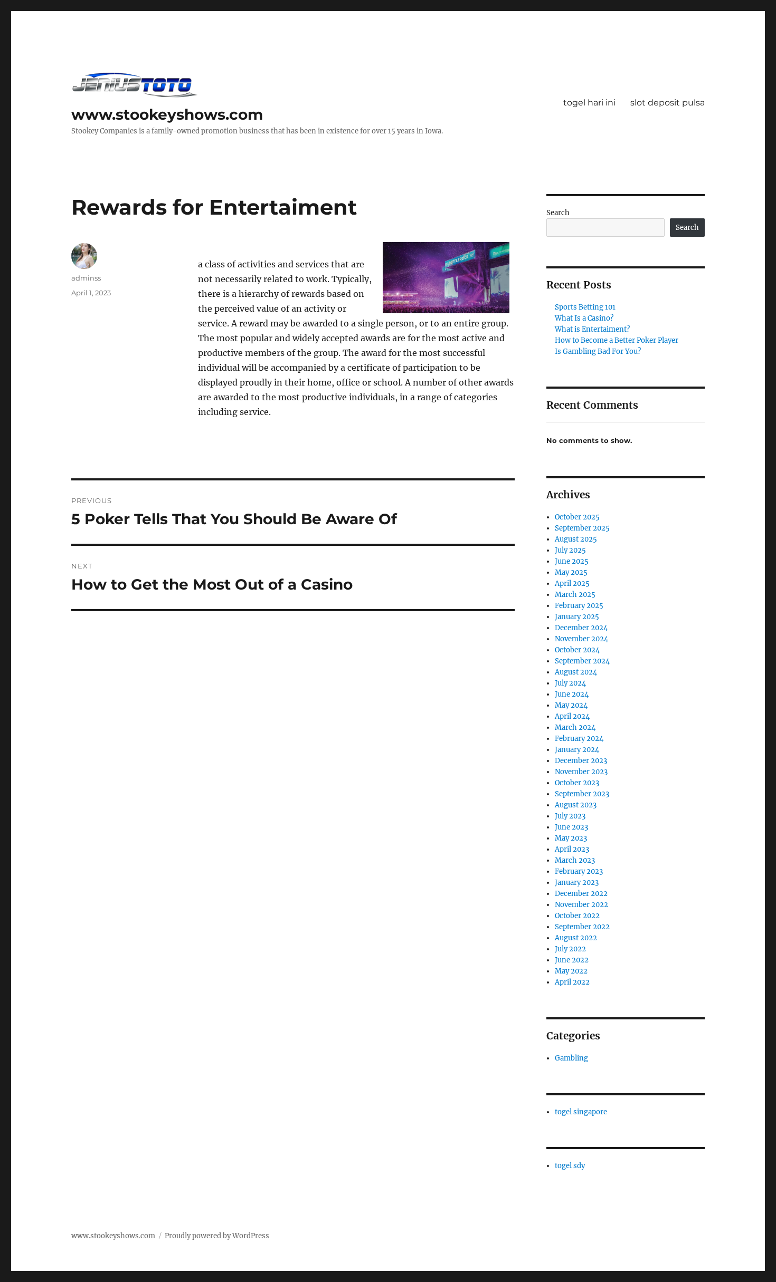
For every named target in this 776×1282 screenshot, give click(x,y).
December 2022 (581, 893)
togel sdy (570, 1165)
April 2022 (572, 982)
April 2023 (572, 849)
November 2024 (581, 638)
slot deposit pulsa (667, 103)
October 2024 (577, 649)
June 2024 (572, 694)
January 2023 (577, 882)
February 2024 (579, 738)
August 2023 (576, 805)
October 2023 (577, 782)
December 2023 (581, 760)
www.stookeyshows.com (167, 114)
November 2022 (581, 904)
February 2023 (579, 871)
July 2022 (570, 948)
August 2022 (576, 937)
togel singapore (581, 1111)
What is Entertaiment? (592, 329)
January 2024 (577, 749)
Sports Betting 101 (585, 307)
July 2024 (570, 683)
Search (558, 212)
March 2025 (575, 594)
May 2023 (571, 838)
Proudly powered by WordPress (217, 1235)
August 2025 (576, 539)
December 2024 (581, 627)
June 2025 (572, 561)
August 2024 (576, 672)
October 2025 (577, 517)
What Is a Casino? (584, 318)
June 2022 (572, 960)
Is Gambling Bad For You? (598, 351)
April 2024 (572, 716)
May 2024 (571, 705)
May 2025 (571, 572)
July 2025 (570, 550)
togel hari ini (589, 103)
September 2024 (582, 661)
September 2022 (582, 926)
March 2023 (575, 860)
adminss (86, 278)
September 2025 (582, 528)
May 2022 (571, 971)
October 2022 (577, 915)
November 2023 (581, 771)
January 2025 (577, 616)
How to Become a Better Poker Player (616, 340)
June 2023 (571, 827)
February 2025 (579, 605)
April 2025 (572, 583)
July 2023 (570, 816)
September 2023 (582, 793)
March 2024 (575, 727)
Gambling (571, 1058)
